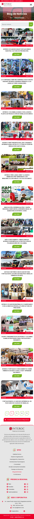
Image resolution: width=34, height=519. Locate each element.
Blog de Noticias (17, 472)
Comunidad (17, 464)
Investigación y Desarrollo (17, 459)
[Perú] (7, 484)
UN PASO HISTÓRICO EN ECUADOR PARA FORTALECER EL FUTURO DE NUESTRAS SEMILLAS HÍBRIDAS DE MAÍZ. (17, 273)
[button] (31, 4)
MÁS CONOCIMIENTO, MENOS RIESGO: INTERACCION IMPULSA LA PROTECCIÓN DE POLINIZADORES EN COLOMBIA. (17, 241)
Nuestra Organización (17, 457)
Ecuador (6, 1)
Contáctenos (17, 474)
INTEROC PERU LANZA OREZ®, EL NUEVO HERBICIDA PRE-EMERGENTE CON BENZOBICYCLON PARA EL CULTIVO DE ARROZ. (17, 176)
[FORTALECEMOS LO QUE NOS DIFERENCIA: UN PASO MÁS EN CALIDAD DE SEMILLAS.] (17, 388)
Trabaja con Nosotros (17, 469)
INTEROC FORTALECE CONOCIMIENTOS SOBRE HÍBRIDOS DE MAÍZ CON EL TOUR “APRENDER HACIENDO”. (17, 370)
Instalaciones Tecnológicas (17, 462)
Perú (2, 1)
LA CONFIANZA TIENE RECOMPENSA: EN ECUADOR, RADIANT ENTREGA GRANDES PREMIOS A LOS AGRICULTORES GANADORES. (17, 81)
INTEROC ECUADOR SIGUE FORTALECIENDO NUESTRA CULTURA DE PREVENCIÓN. (17, 50)
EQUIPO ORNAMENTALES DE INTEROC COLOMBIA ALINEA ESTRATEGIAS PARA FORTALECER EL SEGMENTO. (17, 338)
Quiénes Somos (17, 454)
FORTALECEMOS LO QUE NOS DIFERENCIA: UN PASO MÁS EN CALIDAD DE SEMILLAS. (17, 402)
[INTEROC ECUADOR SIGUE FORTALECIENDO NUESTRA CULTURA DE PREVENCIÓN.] (17, 36)
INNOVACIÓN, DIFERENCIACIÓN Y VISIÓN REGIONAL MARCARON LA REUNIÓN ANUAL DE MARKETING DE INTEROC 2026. (17, 209)
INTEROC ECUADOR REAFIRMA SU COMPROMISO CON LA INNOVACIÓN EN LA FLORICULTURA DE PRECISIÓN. (17, 306)
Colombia (12, 1)
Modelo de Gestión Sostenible (17, 467)
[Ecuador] (7, 487)
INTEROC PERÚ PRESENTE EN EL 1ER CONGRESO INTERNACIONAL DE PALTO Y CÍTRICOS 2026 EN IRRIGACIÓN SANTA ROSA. (17, 144)
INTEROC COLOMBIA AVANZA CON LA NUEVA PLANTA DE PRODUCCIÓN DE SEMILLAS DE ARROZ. (17, 113)
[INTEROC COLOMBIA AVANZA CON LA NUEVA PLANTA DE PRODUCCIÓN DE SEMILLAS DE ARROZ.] (17, 99)
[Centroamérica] (7, 492)
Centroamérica (19, 1)
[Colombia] (7, 489)
